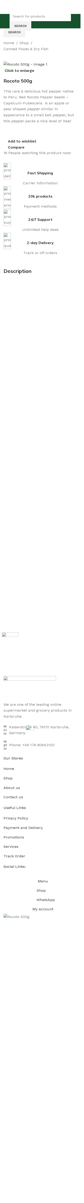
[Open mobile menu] (5, 21)
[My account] (75, 21)
